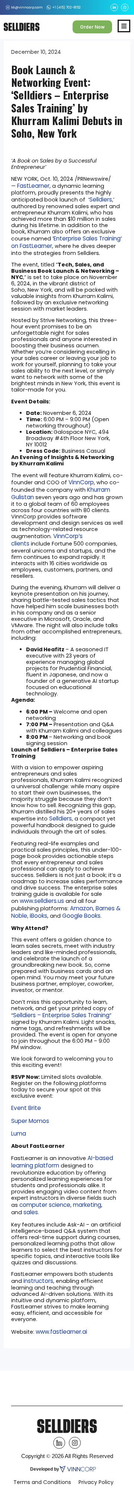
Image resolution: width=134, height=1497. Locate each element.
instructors (38, 1281)
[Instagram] (124, 7)
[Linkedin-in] (114, 7)
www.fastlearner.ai (61, 1332)
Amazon (81, 908)
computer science (44, 1205)
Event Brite (26, 1108)
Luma (18, 1133)
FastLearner (33, 186)
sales (30, 1212)
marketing (87, 1205)
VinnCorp (81, 482)
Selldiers (100, 199)
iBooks (38, 916)
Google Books (81, 916)
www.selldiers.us (42, 901)
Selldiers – (27, 1015)
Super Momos (30, 1121)
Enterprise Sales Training (87, 238)
